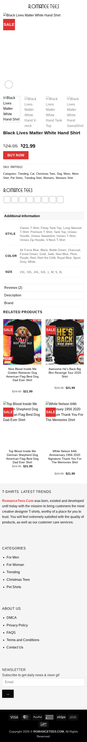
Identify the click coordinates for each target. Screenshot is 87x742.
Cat (32, 173)
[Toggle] (79, 216)
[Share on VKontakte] (45, 199)
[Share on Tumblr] (60, 199)
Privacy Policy (17, 625)
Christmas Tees (45, 173)
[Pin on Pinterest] (37, 199)
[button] (5, 6)
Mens (67, 173)
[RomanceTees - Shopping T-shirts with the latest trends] (43, 6)
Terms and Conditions (23, 640)
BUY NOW (15, 155)
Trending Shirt (33, 178)
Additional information (22, 216)
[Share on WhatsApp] (7, 199)
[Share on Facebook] (14, 199)
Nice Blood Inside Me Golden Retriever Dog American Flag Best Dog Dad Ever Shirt (22, 374)
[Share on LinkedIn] (52, 199)
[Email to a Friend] (29, 199)
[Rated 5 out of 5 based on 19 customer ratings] (43, 139)
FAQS (11, 632)
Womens (48, 178)
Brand (8, 303)
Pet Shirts (17, 178)
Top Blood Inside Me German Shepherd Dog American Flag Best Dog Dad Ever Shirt (22, 457)
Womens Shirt (64, 178)
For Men (13, 557)
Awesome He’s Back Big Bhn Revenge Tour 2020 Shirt (65, 372)
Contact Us (15, 647)
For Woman (15, 564)
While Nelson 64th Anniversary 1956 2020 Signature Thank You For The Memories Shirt (65, 457)
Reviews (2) (13, 287)
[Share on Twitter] (22, 199)
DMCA (12, 617)
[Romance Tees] (17, 190)
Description (12, 295)
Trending (23, 173)
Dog (59, 173)
